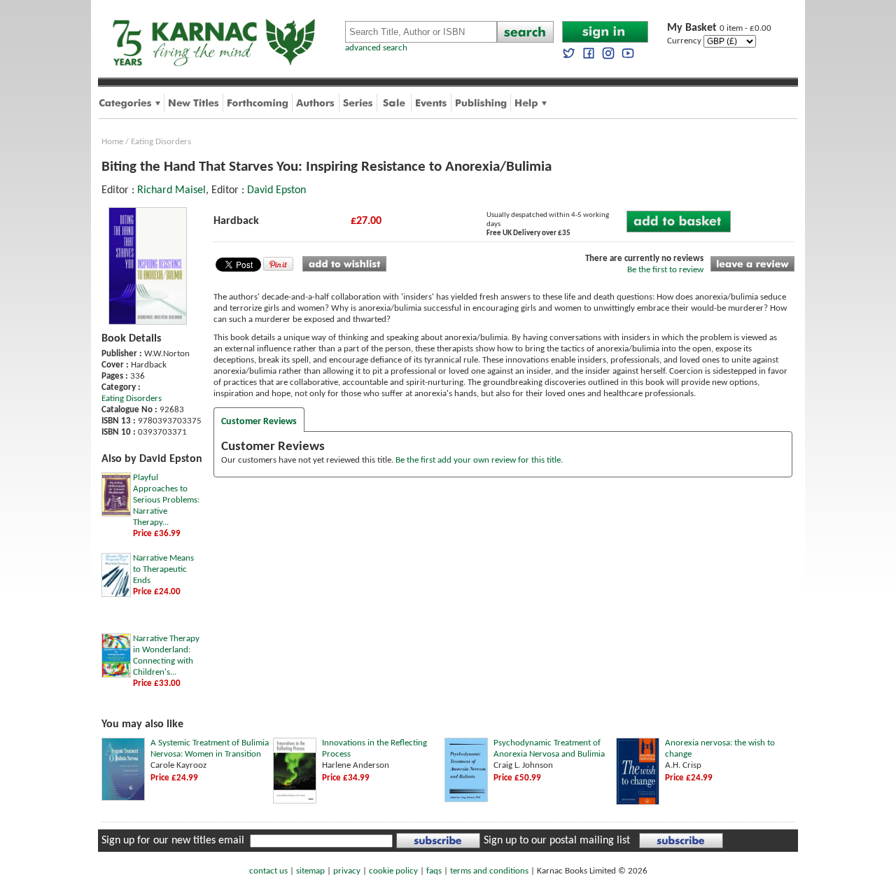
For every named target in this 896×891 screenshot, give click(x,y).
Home (112, 141)
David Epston (276, 190)
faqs (434, 871)
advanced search (376, 47)
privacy (346, 871)
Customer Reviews (259, 421)
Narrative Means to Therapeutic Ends (163, 569)
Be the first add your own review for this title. (479, 460)
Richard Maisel (171, 190)
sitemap (310, 871)
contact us (268, 871)
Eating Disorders (161, 141)
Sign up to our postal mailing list (557, 840)
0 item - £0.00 (719, 28)
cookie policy (393, 871)
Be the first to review (665, 269)
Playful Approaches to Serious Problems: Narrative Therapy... (166, 500)
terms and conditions (489, 871)
